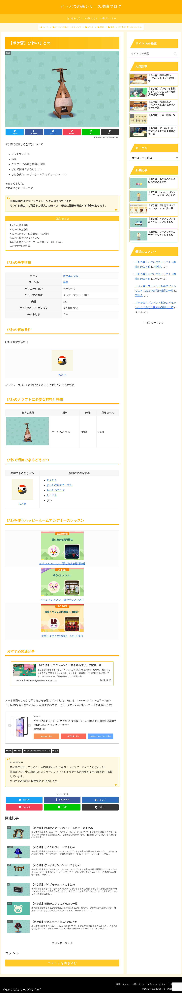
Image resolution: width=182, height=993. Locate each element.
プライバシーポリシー (157, 984)
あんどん (52, 480)
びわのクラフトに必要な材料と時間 (30, 233)
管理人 (158, 266)
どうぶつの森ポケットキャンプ (38, 751)
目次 (58, 218)
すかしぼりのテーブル (59, 485)
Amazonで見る (46, 736)
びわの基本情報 (20, 225)
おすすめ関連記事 (21, 246)
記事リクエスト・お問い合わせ (130, 984)
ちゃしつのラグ (56, 490)
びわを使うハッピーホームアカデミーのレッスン (37, 241)
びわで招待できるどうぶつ (26, 237)
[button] (175, 53)
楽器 (65, 282)
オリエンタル (70, 275)
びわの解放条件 (20, 229)
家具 (10, 751)
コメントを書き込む (62, 963)
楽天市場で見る (73, 736)
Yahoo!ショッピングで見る (100, 736)
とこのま (52, 495)
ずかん (18, 751)
